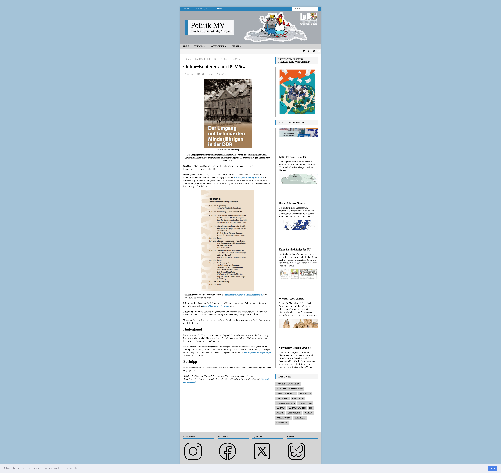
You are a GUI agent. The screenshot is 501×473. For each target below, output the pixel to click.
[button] (78, 468)
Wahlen (308, 413)
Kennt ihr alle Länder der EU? (295, 249)
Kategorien (217, 46)
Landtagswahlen (297, 408)
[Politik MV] (250, 42)
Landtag (280, 408)
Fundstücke (298, 398)
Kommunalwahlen (285, 403)
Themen (198, 46)
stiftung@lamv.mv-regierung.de (257, 352)
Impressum (217, 9)
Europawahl (282, 398)
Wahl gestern (283, 418)
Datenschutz (201, 9)
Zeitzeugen (221, 74)
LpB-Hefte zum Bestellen (292, 157)
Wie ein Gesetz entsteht (291, 298)
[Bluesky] (318, 51)
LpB (310, 408)
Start (186, 46)
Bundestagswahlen (286, 393)
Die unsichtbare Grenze (292, 203)
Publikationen (294, 413)
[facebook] (308, 51)
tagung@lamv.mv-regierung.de (216, 306)
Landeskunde (210, 74)
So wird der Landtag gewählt (294, 347)
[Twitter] (304, 51)
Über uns (236, 46)
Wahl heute (299, 418)
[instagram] (313, 51)
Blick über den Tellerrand (289, 389)
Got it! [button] (493, 468)
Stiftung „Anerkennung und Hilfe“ (248, 177)
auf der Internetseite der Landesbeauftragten (244, 294)
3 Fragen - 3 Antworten (287, 384)
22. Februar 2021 (194, 74)
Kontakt (186, 9)
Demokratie (305, 393)
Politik (279, 413)
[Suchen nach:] (305, 8)
